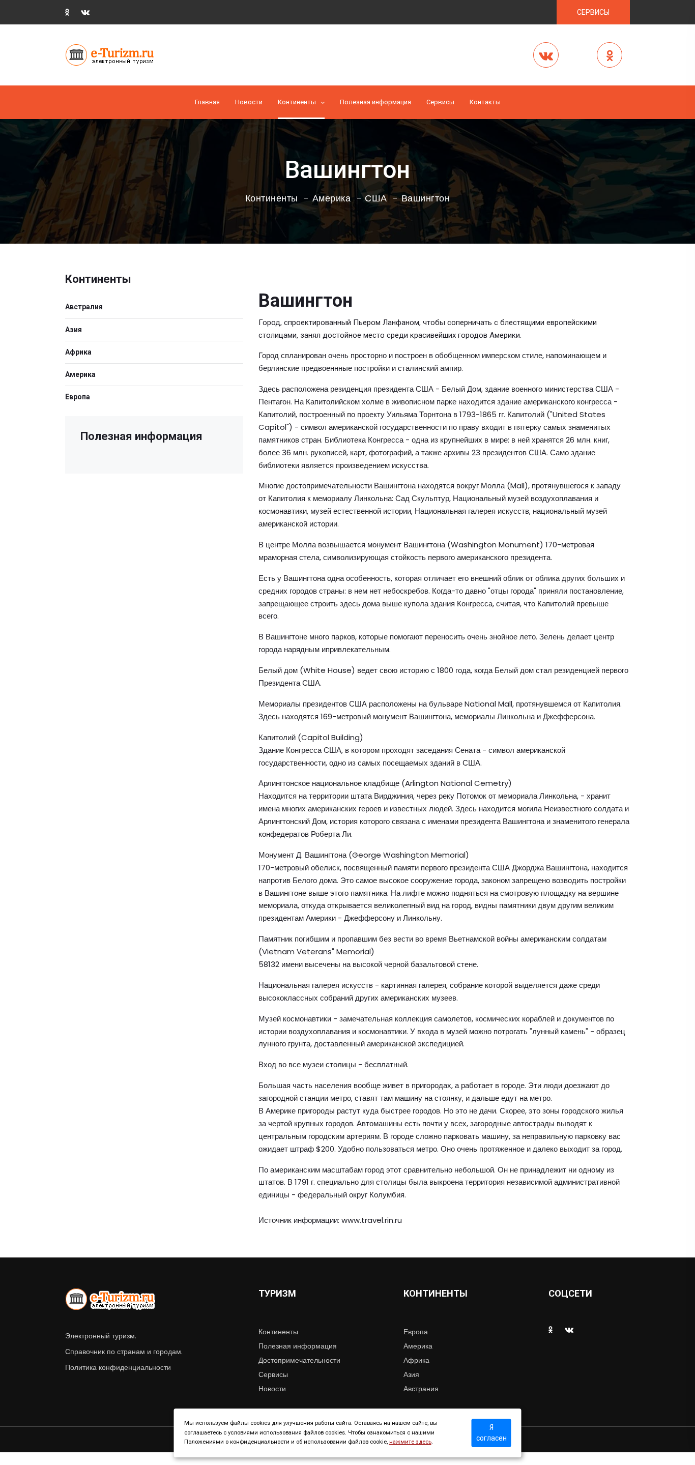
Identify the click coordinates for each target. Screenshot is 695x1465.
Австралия (84, 307)
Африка (78, 352)
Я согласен (491, 1432)
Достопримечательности (299, 1360)
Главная (207, 102)
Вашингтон (425, 198)
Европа (77, 397)
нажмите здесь (410, 1442)
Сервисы (273, 1374)
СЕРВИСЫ (593, 12)
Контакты (485, 102)
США (376, 198)
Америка (331, 198)
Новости (249, 102)
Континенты (297, 102)
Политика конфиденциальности (118, 1367)
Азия (73, 330)
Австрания (421, 1389)
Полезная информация (375, 102)
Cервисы (440, 102)
